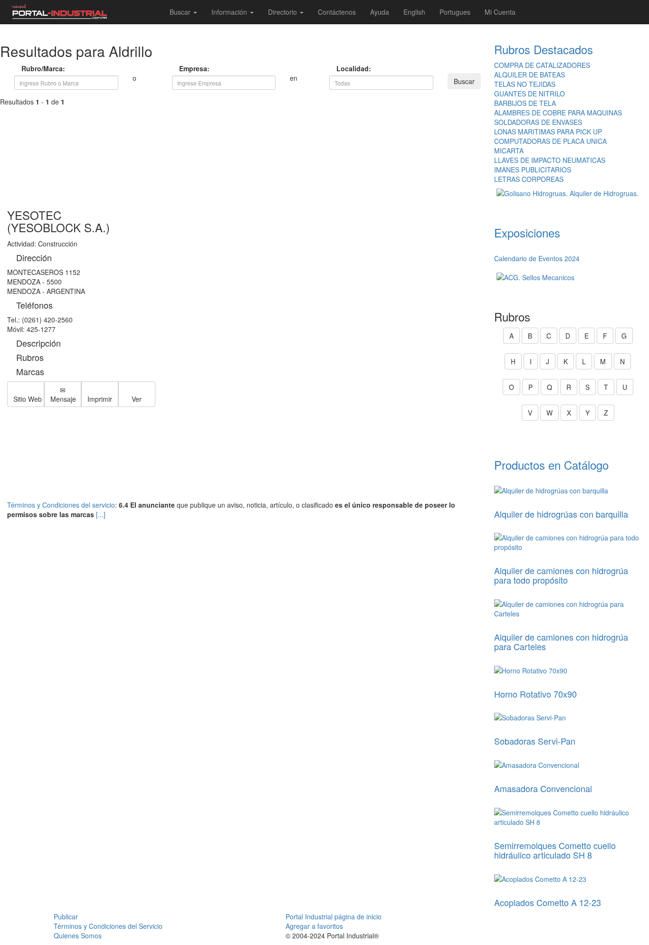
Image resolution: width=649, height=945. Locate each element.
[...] (100, 514)
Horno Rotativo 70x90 (535, 694)
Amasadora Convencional (543, 788)
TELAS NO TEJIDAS (524, 84)
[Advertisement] (243, 143)
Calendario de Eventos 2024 (537, 258)
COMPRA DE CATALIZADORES (542, 65)
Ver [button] (137, 399)
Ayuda (379, 12)
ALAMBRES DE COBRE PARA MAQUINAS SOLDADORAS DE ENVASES (558, 117)
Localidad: (341, 68)
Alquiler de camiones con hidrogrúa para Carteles (561, 641)
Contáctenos (337, 12)
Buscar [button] (181, 12)
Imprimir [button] (99, 399)
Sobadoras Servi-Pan (534, 741)
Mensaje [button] (63, 399)
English (414, 12)
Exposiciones (527, 232)
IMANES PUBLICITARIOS (532, 169)
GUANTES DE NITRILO (529, 93)
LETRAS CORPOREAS (528, 179)
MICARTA (509, 150)
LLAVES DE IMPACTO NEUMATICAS (549, 160)
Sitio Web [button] (27, 399)
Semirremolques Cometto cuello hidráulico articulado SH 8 (555, 850)
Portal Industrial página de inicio (334, 916)
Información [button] (230, 12)
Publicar (66, 916)
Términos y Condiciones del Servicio (108, 926)
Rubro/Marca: (26, 68)
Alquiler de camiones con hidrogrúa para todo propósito (561, 575)
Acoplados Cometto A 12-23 (547, 902)
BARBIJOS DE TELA (525, 103)
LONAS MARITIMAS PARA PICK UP (548, 131)
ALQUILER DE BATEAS (529, 74)
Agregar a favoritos (314, 926)
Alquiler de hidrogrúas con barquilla (561, 514)
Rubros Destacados (543, 49)
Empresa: (184, 68)
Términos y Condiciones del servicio (61, 505)
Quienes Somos (78, 935)
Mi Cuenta (500, 12)
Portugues (454, 12)
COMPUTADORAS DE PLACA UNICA (550, 141)
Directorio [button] (283, 12)
